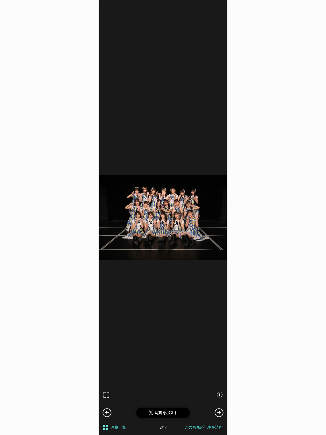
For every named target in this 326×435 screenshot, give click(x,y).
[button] (219, 412)
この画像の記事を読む (204, 427)
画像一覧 (118, 427)
